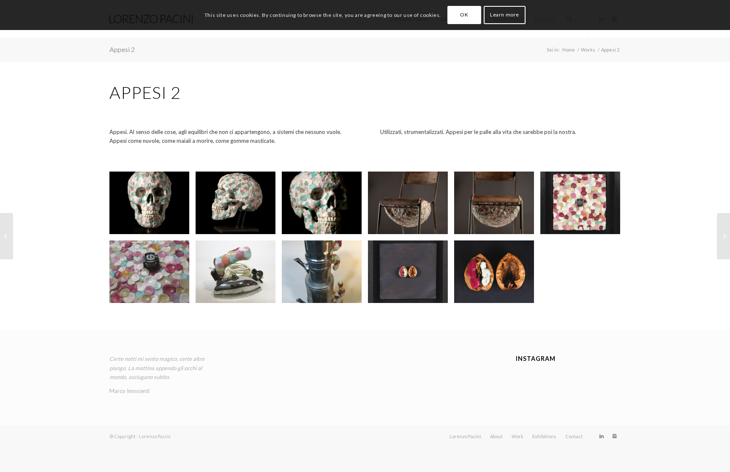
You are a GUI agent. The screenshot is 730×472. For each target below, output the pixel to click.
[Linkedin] (601, 436)
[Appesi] (723, 236)
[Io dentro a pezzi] (6, 236)
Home (568, 49)
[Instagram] (614, 436)
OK (464, 14)
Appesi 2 (122, 49)
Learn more (504, 14)
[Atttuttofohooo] (568, 382)
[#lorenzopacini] (604, 382)
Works (588, 49)
